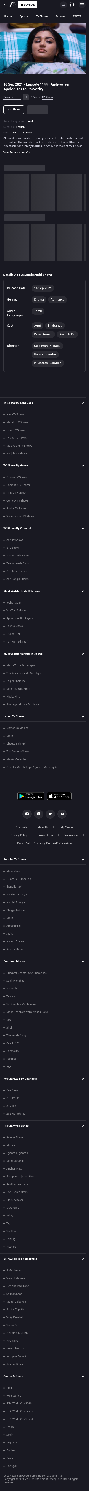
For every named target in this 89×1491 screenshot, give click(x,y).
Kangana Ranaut (16, 1358)
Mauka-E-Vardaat (16, 761)
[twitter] (48, 816)
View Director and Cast (17, 154)
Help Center (64, 829)
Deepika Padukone (17, 1288)
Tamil (29, 119)
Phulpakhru (13, 699)
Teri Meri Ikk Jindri (17, 644)
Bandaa (11, 1061)
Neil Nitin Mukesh (17, 1335)
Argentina (12, 1445)
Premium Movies (14, 963)
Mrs (8, 1022)
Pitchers (11, 1249)
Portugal (11, 1468)
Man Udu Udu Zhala (18, 691)
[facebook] (25, 816)
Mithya (10, 1217)
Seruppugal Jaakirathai (20, 1178)
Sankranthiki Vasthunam (21, 1006)
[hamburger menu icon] (82, 4)
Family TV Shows (16, 495)
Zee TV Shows (14, 542)
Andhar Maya (14, 1171)
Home (8, 16)
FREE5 (77, 16)
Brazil (9, 1460)
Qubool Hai (13, 636)
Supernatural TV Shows (20, 518)
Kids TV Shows (15, 951)
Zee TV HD (12, 1100)
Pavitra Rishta (14, 628)
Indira (10, 936)
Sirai (9, 1030)
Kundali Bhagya (15, 904)
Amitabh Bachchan (17, 1351)
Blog (9, 1390)
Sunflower (12, 1233)
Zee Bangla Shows (17, 581)
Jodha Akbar (13, 605)
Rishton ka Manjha (17, 730)
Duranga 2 (12, 1210)
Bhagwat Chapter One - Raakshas (26, 975)
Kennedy (11, 990)
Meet (9, 738)
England (11, 1452)
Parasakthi (12, 1053)
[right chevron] (8, 194)
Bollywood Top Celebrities (20, 1260)
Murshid (11, 1147)
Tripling (10, 1241)
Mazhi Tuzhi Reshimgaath (21, 667)
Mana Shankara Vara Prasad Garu (27, 1014)
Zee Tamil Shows (16, 573)
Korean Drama (15, 943)
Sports (24, 16)
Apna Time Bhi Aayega (20, 620)
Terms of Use (44, 837)
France (10, 1429)
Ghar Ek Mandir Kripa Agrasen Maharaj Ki (31, 769)
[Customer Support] (72, 4)
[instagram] (37, 816)
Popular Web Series (16, 1127)
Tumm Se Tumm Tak (18, 881)
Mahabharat (13, 873)
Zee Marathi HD (16, 1116)
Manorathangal (15, 1163)
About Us (41, 829)
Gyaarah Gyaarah (17, 1155)
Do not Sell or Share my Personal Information (43, 845)
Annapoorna (13, 928)
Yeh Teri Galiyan (16, 612)
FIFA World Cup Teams (19, 1413)
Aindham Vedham (17, 1186)
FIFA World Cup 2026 (19, 1405)
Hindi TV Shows (15, 416)
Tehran (10, 998)
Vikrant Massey (15, 1280)
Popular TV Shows (14, 861)
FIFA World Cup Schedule (21, 1421)
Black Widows (14, 1202)
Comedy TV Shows (17, 503)
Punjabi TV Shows (16, 456)
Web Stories (13, 1398)
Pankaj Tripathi (15, 1311)
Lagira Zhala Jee (16, 683)
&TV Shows (13, 550)
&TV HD (11, 1108)
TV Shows (42, 16)
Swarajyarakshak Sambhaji (22, 706)
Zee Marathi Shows (18, 558)
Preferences (69, 837)
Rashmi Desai (14, 1366)
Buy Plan (29, 5)
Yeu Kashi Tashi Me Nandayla (23, 675)
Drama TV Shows (16, 479)
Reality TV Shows (16, 510)
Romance (28, 131)
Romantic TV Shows (18, 487)
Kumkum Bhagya (16, 897)
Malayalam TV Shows (19, 448)
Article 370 (12, 1045)
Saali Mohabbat (15, 983)
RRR (8, 1069)
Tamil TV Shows (15, 432)
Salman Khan (14, 1296)
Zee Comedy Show (17, 753)
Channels (19, 829)
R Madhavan (13, 1272)
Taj (8, 1225)
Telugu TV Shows (16, 440)
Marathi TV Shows (17, 424)
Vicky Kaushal (14, 1319)
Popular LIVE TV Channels (20, 1080)
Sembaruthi (12, 95)
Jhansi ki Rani (14, 889)
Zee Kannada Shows (18, 565)
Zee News (12, 1092)
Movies (60, 16)
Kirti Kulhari (13, 1343)
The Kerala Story (16, 1037)
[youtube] (60, 816)
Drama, (17, 131)
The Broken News (17, 1194)
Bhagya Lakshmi (16, 746)
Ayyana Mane (14, 1139)
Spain (9, 1437)
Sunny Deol (13, 1327)
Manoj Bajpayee (16, 1304)
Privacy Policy (17, 837)
